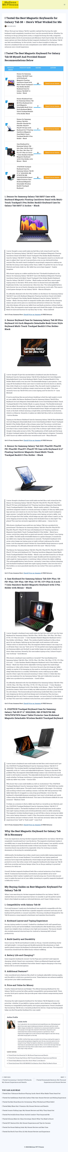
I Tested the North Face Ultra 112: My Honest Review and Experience (26, 1132)
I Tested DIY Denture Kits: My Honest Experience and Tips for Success (26, 1123)
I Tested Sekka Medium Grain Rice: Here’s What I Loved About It (26, 1060)
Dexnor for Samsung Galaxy (21, 446)
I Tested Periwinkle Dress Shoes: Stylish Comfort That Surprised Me (26, 1115)
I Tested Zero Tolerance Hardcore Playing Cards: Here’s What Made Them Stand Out (31, 1093)
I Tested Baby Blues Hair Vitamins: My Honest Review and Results (25, 1106)
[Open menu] (64, 4)
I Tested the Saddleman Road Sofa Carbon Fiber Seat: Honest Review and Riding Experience (34, 1098)
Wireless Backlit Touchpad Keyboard (44, 718)
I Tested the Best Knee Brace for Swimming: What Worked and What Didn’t (28, 1102)
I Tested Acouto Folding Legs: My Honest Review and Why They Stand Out (28, 1110)
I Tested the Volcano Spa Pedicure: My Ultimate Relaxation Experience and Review (32, 1058)
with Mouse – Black (22, 587)
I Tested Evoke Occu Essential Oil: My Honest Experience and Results (28, 1055)
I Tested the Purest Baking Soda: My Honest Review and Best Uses (25, 1127)
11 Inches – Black (30, 205)
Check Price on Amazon (52, 83)
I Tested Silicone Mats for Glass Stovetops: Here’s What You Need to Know (28, 1119)
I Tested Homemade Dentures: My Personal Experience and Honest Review (51, 1079)
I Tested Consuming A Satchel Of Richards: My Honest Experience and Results (17, 1079)
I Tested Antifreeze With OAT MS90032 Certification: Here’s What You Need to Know (32, 1063)
